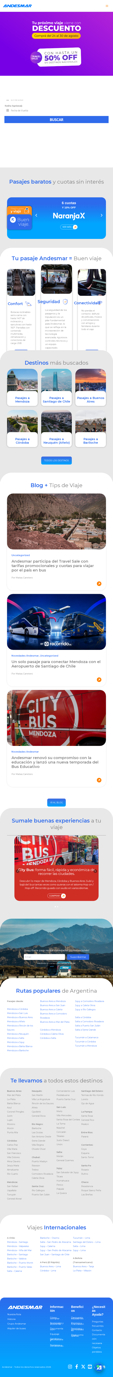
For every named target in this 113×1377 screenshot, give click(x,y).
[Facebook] (76, 1366)
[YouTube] (90, 1366)
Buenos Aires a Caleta (51, 1009)
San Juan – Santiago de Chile (54, 1254)
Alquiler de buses (16, 1328)
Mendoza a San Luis (17, 1013)
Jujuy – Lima (79, 1250)
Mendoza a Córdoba (17, 1009)
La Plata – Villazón (82, 1270)
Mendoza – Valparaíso (18, 1246)
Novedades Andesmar (25, 655)
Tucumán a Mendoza (86, 1045)
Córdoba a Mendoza (50, 1029)
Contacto (97, 1330)
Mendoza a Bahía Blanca (19, 1046)
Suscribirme (78, 956)
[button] (95, 871)
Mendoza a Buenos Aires (20, 1017)
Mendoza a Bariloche (18, 1050)
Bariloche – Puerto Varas (19, 1267)
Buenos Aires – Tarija (83, 1266)
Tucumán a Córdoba (85, 1041)
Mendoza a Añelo (16, 1021)
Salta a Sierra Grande (85, 1029)
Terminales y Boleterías (57, 1323)
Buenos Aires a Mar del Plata (54, 1022)
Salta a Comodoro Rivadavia (89, 1021)
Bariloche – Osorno (50, 1238)
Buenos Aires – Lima (50, 1266)
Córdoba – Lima (48, 1270)
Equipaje (54, 1334)
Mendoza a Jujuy (15, 1042)
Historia (11, 1319)
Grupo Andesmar (16, 1323)
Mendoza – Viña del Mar (19, 1250)
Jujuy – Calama (48, 1246)
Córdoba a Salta (48, 1038)
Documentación (56, 1329)
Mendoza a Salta (15, 1038)
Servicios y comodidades (77, 1329)
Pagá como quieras (77, 1335)
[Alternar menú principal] (107, 6)
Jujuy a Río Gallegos (85, 1009)
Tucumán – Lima (81, 1238)
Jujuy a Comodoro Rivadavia (89, 1001)
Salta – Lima (79, 1246)
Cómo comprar (54, 1318)
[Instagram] (70, 1366)
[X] (83, 1366)
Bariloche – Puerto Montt (20, 1262)
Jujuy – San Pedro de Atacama (56, 1250)
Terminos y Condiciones (56, 1345)
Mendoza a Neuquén (18, 1034)
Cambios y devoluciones (56, 1340)
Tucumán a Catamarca (86, 1037)
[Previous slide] (36, 215)
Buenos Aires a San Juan (52, 1005)
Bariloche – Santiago (17, 1254)
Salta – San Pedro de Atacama (56, 1242)
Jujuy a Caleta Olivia (85, 1005)
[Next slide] (101, 215)
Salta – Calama (14, 1271)
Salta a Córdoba (83, 1017)
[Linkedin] (103, 1366)
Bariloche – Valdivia (16, 1258)
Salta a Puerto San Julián (87, 1025)
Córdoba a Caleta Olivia (52, 1034)
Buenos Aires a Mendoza (53, 1001)
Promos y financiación (77, 1323)
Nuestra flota (14, 1314)
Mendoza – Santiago (17, 1242)
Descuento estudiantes (77, 1318)
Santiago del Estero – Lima (86, 1242)
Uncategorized (20, 555)
